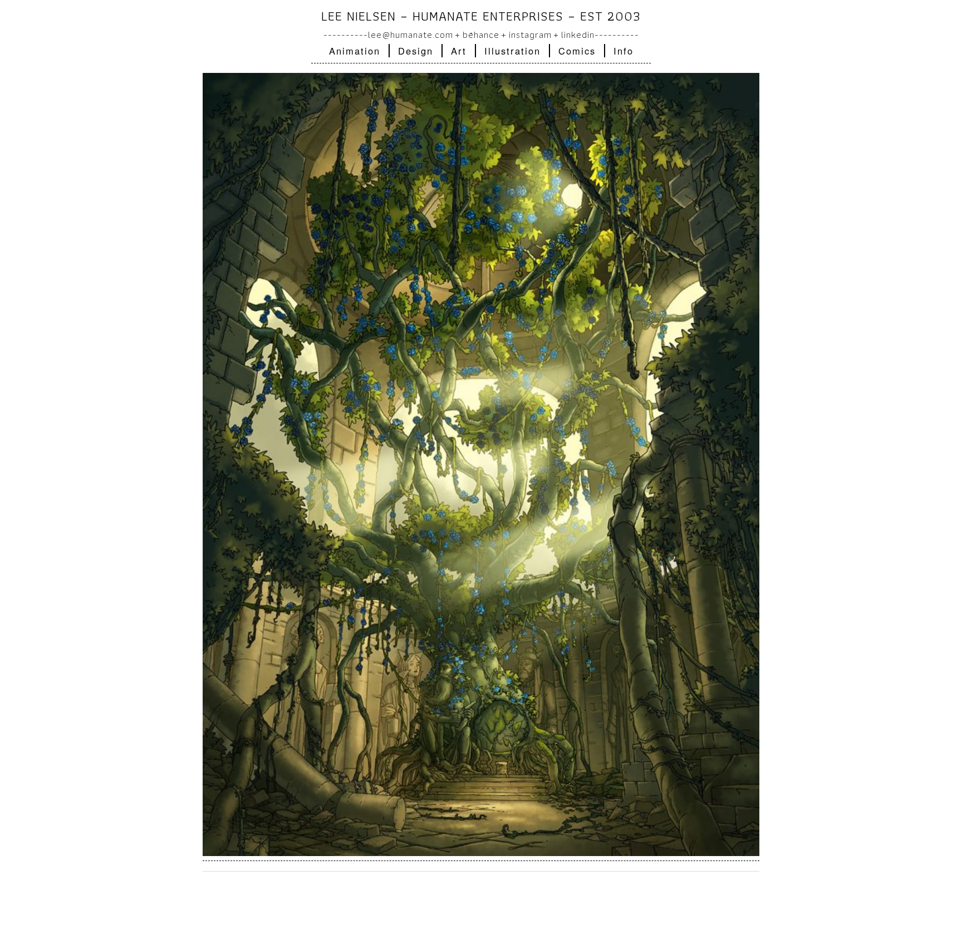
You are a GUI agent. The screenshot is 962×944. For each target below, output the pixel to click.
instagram (530, 34)
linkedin (578, 34)
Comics (577, 50)
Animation (354, 50)
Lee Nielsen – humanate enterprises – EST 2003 (481, 16)
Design (415, 50)
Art (459, 50)
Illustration (512, 50)
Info (623, 50)
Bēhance (481, 34)
